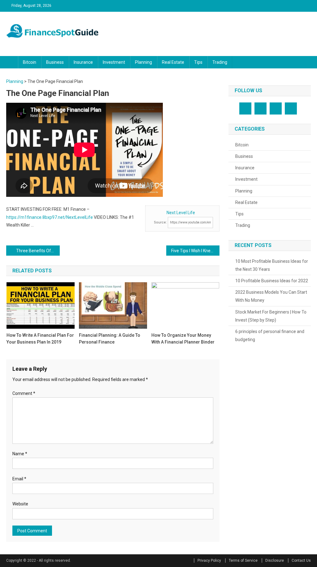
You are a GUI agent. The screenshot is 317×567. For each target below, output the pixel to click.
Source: (160, 222)
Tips (198, 62)
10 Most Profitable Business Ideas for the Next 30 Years (271, 265)
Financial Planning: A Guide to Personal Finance (109, 338)
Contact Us (301, 560)
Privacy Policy (209, 560)
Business (55, 62)
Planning (143, 62)
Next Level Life (181, 212)
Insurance (83, 62)
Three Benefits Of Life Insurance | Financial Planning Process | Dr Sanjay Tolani (37, 250)
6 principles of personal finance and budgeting (269, 335)
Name (19, 453)
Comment (23, 393)
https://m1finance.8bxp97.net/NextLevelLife (49, 217)
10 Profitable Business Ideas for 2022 (271, 280)
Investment (114, 62)
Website (20, 503)
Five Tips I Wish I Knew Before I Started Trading (195, 250)
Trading (219, 62)
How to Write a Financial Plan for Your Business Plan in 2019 (40, 338)
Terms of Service (243, 560)
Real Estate (173, 62)
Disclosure (274, 560)
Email (19, 478)
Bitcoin (29, 62)
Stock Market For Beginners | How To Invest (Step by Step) (270, 315)
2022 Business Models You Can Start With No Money (271, 296)
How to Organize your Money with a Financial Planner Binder (183, 338)
